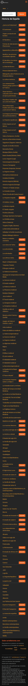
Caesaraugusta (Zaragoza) (11, 162)
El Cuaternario (7, 29)
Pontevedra (6, 544)
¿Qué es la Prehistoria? (10, 25)
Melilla (5, 636)
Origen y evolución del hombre (9, 34)
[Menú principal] (26, 1)
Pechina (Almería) (8, 212)
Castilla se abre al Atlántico (8, 310)
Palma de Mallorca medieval (11, 330)
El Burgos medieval (8, 268)
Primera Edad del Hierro (10, 70)
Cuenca (5, 562)
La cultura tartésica (9, 79)
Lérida (4, 617)
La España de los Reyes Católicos (10, 370)
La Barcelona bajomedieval (11, 366)
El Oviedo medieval (8, 283)
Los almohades (7, 253)
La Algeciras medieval (9, 343)
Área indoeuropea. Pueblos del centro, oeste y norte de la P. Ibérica (10, 108)
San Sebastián (7, 567)
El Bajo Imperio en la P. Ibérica (9, 131)
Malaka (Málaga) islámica (11, 235)
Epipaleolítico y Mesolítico (11, 50)
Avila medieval (7, 327)
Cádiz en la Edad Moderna (10, 457)
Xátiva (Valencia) (8, 222)
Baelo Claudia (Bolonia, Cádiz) (12, 155)
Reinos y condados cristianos (8, 239)
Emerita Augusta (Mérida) (11, 181)
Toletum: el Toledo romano (11, 188)
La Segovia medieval (9, 340)
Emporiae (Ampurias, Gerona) (12, 168)
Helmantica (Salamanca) (10, 175)
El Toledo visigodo (8, 209)
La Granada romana (9, 191)
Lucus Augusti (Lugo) (9, 159)
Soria (4, 350)
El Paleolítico (6, 40)
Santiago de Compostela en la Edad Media (13, 276)
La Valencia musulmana (10, 271)
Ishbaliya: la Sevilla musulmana (12, 232)
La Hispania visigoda (9, 198)
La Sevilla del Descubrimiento (12, 417)
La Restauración (8, 547)
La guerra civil (7, 581)
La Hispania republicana (10, 120)
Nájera (5, 346)
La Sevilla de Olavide (9, 482)
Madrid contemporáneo (10, 621)
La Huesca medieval (9, 337)
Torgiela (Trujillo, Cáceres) (11, 225)
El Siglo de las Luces (9, 470)
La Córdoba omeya (8, 219)
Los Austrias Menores (9, 425)
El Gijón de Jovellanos (9, 479)
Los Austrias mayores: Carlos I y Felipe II (10, 380)
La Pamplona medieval (10, 306)
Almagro (5, 448)
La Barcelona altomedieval (11, 229)
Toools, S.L (23, 657)
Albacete (5, 598)
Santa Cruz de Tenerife (10, 509)
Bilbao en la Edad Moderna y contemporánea (11, 631)
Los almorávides (8, 249)
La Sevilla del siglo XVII (10, 441)
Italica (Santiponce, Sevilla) (11, 136)
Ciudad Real (6, 451)
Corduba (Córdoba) (8, 178)
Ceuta (4, 461)
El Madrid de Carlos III (9, 485)
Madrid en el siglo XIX (9, 541)
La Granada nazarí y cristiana (11, 385)
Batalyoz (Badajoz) (8, 293)
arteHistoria (15, 657)
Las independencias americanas (9, 529)
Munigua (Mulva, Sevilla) (10, 152)
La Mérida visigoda (8, 206)
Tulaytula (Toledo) (8, 265)
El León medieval (8, 356)
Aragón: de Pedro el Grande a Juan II (9, 322)
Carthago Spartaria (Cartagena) (12, 216)
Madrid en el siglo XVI (9, 421)
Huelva (5, 591)
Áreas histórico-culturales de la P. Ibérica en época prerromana (10, 94)
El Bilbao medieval (8, 353)
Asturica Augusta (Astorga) (11, 184)
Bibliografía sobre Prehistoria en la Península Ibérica (13, 75)
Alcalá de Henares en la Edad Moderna (11, 413)
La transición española (10, 613)
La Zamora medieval (9, 280)
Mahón (5, 499)
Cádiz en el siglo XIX (9, 537)
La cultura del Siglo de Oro (11, 430)
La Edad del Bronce (8, 66)
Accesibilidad (9, 648)
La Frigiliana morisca (9, 409)
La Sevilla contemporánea (11, 627)
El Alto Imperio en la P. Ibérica (9, 125)
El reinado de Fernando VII (10, 515)
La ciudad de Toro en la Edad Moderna (11, 398)
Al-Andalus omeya (8, 202)
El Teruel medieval (8, 299)
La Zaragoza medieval (9, 303)
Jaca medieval (7, 296)
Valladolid (6, 585)
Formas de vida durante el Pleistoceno (11, 45)
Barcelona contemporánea (11, 624)
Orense (5, 588)
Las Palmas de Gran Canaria (11, 601)
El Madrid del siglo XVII (9, 438)
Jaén (4, 570)
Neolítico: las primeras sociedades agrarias (10, 55)
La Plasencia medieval (9, 290)
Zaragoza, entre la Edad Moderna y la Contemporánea (14, 489)
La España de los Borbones (8, 465)
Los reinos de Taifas (9, 245)
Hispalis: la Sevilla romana (11, 146)
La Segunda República (9, 576)
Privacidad (23, 648)
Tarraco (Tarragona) (9, 165)
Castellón (5, 595)
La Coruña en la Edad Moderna (12, 394)
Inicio (4, 8)
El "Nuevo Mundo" (8, 375)
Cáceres (5, 559)
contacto (21, 645)
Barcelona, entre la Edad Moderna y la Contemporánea (13, 495)
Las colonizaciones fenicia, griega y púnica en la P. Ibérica (10, 86)
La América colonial (9, 434)
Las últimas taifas (8, 258)
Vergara (5, 505)
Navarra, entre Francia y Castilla (10, 316)
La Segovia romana (8, 171)
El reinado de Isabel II (9, 520)
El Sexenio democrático (10, 524)
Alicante (5, 534)
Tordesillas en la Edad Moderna (12, 402)
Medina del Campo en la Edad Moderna (12, 390)
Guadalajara (6, 454)
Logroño (5, 573)
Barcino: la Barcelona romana (12, 139)
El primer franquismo (9, 605)
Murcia (5, 512)
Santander (6, 445)
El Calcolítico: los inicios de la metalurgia (10, 61)
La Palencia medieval (9, 286)
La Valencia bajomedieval (10, 334)
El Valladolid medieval (9, 359)
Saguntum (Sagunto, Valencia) (12, 142)
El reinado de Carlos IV (9, 475)
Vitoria (5, 556)
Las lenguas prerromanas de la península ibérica (10, 115)
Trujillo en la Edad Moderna (11, 406)
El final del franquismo (9, 609)
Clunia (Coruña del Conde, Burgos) (13, 194)
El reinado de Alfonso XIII (10, 552)
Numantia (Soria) (8, 149)
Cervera (5, 502)
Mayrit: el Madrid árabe (10, 262)
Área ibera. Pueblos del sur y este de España (10, 101)
